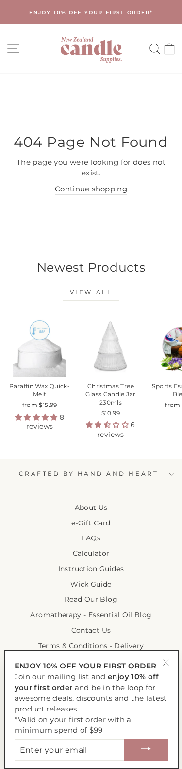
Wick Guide (91, 584)
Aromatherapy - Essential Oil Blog (90, 615)
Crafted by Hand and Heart (88, 473)
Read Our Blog (91, 599)
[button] (37, 417)
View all (91, 292)
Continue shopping (91, 189)
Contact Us (91, 630)
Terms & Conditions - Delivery (91, 646)
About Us (91, 507)
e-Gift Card (90, 523)
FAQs (91, 538)
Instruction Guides (91, 569)
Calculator (91, 553)
